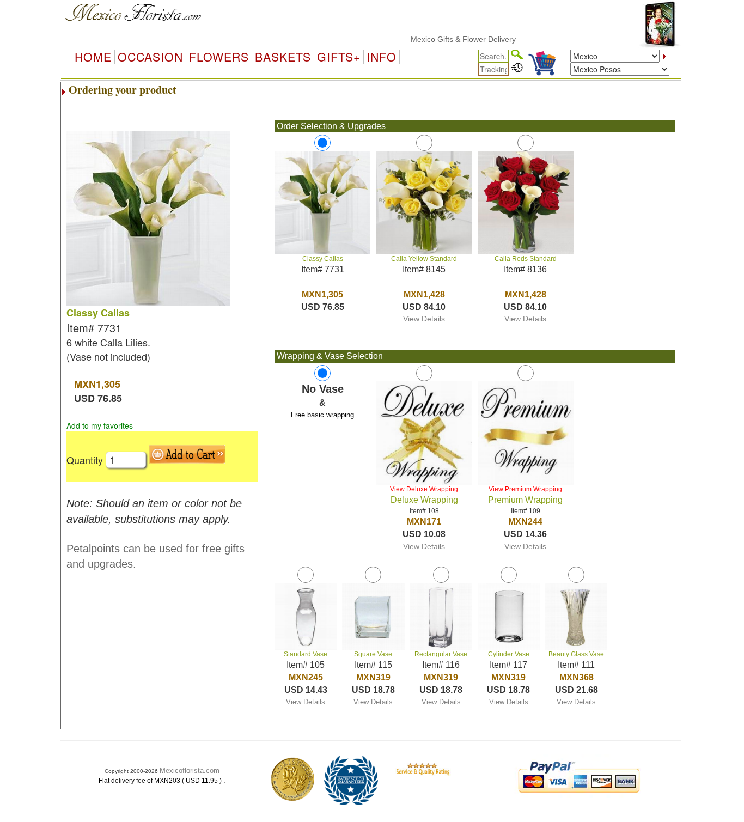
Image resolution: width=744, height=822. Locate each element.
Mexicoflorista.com (189, 770)
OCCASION (150, 57)
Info (382, 57)
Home (93, 57)
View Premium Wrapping (525, 489)
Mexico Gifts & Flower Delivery (448, 39)
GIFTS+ (339, 57)
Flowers (219, 57)
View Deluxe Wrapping (424, 489)
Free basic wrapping (322, 415)
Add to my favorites (99, 425)
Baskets (283, 57)
